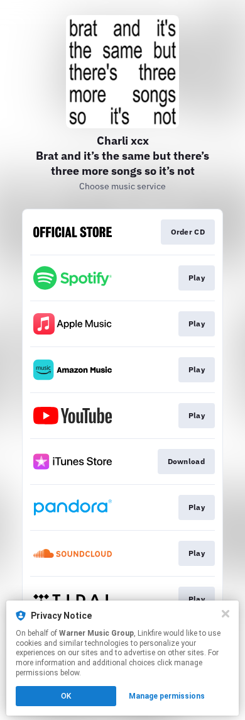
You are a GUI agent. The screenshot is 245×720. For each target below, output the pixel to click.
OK (66, 696)
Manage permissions (167, 696)
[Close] (225, 614)
